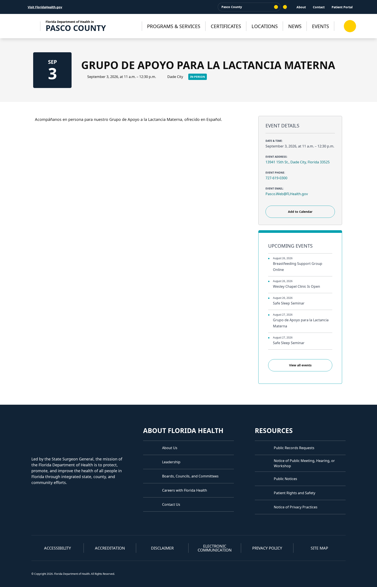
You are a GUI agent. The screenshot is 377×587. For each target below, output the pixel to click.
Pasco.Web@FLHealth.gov (287, 193)
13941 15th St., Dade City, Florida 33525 (298, 162)
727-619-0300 (276, 178)
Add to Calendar (300, 212)
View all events (300, 365)
